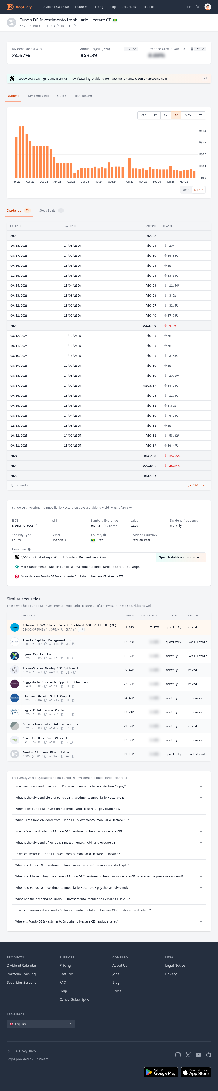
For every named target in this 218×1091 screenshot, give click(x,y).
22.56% (129, 684)
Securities (129, 7)
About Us (119, 965)
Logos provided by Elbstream (27, 1059)
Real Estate (197, 642)
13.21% (129, 712)
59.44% (129, 670)
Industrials (197, 754)
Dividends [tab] (18, 210)
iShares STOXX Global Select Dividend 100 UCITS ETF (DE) (69, 625)
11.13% (129, 754)
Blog (116, 982)
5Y (176, 115)
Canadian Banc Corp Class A (45, 738)
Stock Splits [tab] (50, 210)
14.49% (129, 698)
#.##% (156, 55)
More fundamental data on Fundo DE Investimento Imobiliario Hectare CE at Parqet (80, 567)
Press (116, 991)
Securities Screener (22, 982)
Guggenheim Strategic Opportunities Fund (56, 682)
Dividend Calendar (56, 7)
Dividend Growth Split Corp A (46, 696)
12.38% (129, 740)
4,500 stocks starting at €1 (63, 557)
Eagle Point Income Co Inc (44, 710)
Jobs (115, 974)
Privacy (171, 974)
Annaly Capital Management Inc (47, 640)
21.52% (129, 726)
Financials (196, 698)
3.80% (129, 627)
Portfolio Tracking (21, 974)
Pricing (98, 7)
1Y (155, 115)
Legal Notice (175, 965)
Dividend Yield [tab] (38, 96)
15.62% (129, 656)
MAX (188, 115)
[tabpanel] (109, 152)
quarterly (173, 627)
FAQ (63, 982)
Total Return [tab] (83, 96)
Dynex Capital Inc (37, 654)
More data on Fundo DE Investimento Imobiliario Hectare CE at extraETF (72, 576)
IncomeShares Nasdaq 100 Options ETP (52, 668)
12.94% (129, 642)
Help (63, 991)
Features (81, 7)
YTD (143, 115)
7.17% (154, 627)
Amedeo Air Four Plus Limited (46, 752)
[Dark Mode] (198, 7)
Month (198, 190)
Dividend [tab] (13, 96)
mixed (192, 627)
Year (186, 190)
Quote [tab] (61, 96)
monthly (172, 656)
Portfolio (148, 7)
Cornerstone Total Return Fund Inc (51, 724)
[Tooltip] (104, 535)
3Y (165, 115)
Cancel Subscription (76, 999)
